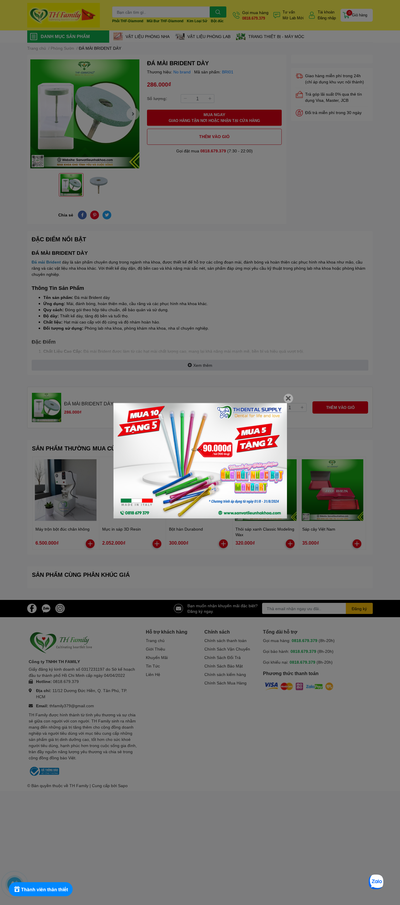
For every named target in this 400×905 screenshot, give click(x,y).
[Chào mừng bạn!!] (200, 460)
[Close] (288, 398)
